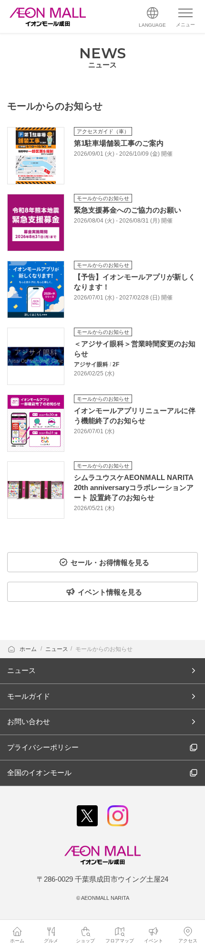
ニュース (56, 649)
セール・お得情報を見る (110, 562)
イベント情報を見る (110, 592)
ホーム (29, 649)
